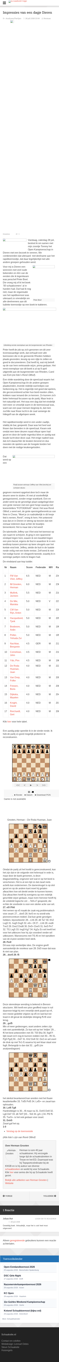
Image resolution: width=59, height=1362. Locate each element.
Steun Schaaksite (10, 1347)
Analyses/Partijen (14, 18)
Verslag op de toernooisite (19, 1131)
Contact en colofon (10, 1341)
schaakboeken (12, 1169)
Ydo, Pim (14, 660)
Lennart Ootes (21, 1344)
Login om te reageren (45, 1218)
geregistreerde (17, 1240)
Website (9, 1183)
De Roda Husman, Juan (14, 669)
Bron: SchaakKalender (11, 1319)
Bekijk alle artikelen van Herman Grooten (26, 1180)
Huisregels (6, 1350)
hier (9, 721)
